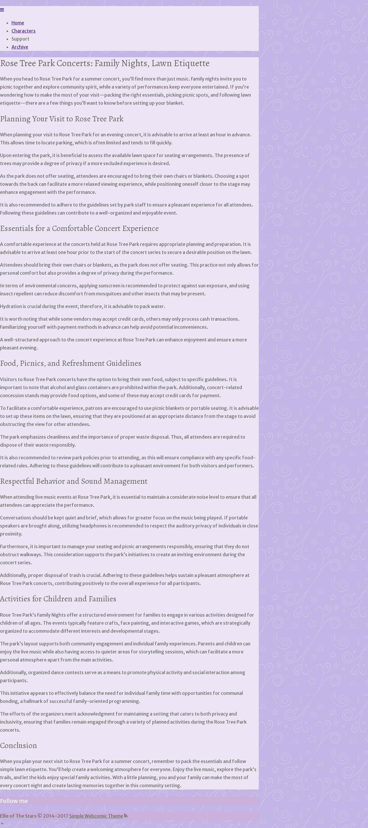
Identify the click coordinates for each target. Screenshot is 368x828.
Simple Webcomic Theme (96, 816)
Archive (20, 47)
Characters (24, 31)
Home (18, 23)
